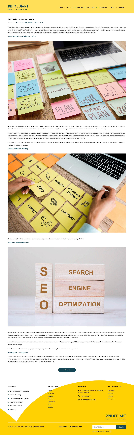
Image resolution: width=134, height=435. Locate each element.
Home (61, 7)
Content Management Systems (19, 398)
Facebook (111, 391)
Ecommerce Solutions (16, 402)
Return (67, 370)
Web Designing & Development (19, 391)
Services (80, 7)
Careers (121, 7)
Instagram (111, 399)
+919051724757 (85, 396)
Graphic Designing (15, 395)
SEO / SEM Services (16, 406)
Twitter (110, 396)
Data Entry (13, 409)
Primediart (39, 23)
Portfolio (91, 7)
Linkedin (110, 393)
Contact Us (103, 7)
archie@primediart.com (88, 400)
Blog (112, 7)
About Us (70, 7)
